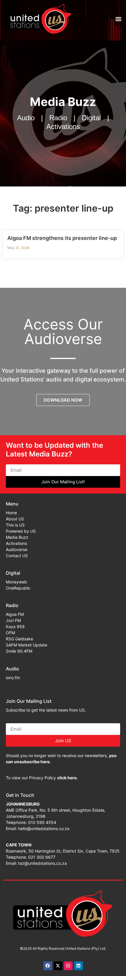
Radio (12, 605)
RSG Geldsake (19, 638)
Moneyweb (16, 581)
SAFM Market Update (26, 644)
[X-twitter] (58, 965)
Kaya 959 (15, 626)
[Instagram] (68, 965)
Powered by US (21, 531)
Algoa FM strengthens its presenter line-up (62, 238)
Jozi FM (13, 620)
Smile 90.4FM (19, 651)
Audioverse (16, 549)
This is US (15, 524)
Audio (12, 669)
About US (15, 518)
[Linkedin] (78, 965)
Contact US (17, 555)
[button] (118, 19)
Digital (13, 573)
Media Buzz (17, 537)
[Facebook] (47, 965)
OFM (10, 632)
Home (11, 512)
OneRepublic (18, 587)
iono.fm (13, 677)
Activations (16, 543)
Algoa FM (15, 614)
